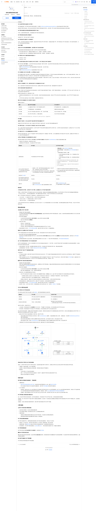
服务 (33, 1)
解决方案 (17, 1)
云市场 (27, 1)
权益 (21, 1)
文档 (82, 1)
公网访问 (35, 292)
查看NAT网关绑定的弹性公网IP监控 (27, 384)
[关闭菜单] (2, 2)
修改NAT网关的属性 (72, 149)
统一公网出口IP (54, 284)
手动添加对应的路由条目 (64, 238)
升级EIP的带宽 (53, 384)
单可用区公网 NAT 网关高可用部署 (39, 247)
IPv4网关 (24, 175)
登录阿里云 (17, 17)
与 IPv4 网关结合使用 (32, 228)
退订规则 (42, 430)
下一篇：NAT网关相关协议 (73, 444)
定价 (24, 1)
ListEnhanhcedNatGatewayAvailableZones (49, 26)
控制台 (87, 1)
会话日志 (36, 425)
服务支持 (25, 7)
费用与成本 (29, 424)
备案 (84, 1)
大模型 (11, 1)
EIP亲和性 (70, 257)
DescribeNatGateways (25, 66)
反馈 (51, 449)
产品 (14, 1)
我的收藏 (77, 13)
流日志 (40, 425)
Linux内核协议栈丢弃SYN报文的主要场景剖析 (55, 390)
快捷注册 (7, 17)
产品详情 (72, 13)
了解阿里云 (37, 1)
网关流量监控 (46, 385)
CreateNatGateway (52, 139)
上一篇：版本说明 (22, 444)
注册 (89, 1)
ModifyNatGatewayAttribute (26, 69)
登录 (93, 1)
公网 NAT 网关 (66, 148)
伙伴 (30, 1)
